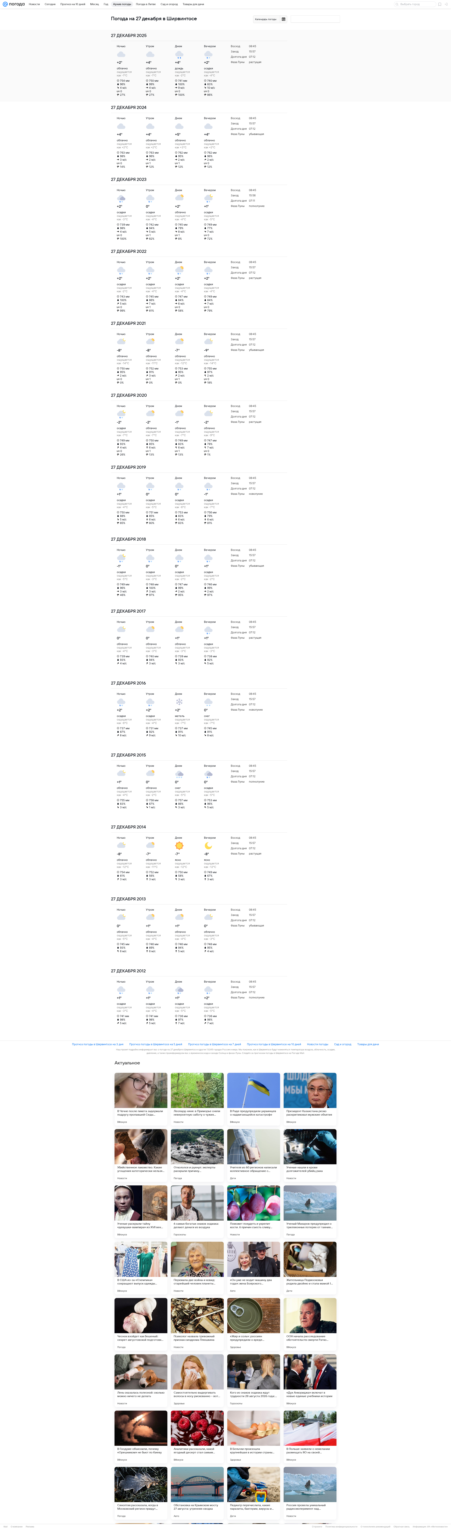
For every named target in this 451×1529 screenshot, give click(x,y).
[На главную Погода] (16, 4)
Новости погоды (317, 1044)
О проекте (317, 1526)
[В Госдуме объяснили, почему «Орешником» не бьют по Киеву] (141, 1437)
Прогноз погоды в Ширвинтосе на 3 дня (97, 1044)
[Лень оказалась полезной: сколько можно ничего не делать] (141, 1380)
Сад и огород (342, 1044)
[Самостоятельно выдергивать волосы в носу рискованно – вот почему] (197, 1380)
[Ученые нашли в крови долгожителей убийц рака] (310, 1155)
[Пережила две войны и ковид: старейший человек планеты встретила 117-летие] (197, 1268)
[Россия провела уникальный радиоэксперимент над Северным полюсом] (310, 1493)
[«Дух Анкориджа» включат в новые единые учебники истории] (310, 1380)
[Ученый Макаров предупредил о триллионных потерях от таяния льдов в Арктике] (310, 1211)
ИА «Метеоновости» (437, 1526)
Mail (6, 1526)
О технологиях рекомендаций (375, 1526)
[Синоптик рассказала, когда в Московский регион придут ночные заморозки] (141, 1493)
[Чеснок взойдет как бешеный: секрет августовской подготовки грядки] (141, 1324)
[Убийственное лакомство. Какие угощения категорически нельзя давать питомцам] (141, 1155)
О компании (17, 1526)
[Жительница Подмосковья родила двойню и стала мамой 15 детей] (310, 1268)
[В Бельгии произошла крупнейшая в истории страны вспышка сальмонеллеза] (253, 1437)
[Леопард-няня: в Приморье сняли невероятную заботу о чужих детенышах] (197, 1099)
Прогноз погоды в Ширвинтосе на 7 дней (214, 1044)
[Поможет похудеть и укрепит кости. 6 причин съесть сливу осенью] (253, 1211)
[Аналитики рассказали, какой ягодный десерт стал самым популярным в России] (197, 1437)
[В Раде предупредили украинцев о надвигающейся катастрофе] (253, 1099)
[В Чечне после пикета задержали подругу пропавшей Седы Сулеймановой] (141, 1099)
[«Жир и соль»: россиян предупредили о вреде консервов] (253, 1324)
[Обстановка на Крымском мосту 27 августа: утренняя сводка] (197, 1493)
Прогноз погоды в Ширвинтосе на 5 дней (155, 1044)
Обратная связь (402, 1526)
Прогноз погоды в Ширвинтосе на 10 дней (274, 1044)
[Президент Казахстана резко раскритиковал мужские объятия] (310, 1099)
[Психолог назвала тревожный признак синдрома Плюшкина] (197, 1324)
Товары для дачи (368, 1044)
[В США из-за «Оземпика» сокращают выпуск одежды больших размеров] (141, 1268)
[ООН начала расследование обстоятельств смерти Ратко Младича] (310, 1324)
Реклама (30, 1526)
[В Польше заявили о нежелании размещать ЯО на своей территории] (310, 1437)
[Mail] (5, 4)
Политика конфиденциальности (341, 1526)
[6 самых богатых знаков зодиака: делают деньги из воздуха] (197, 1211)
